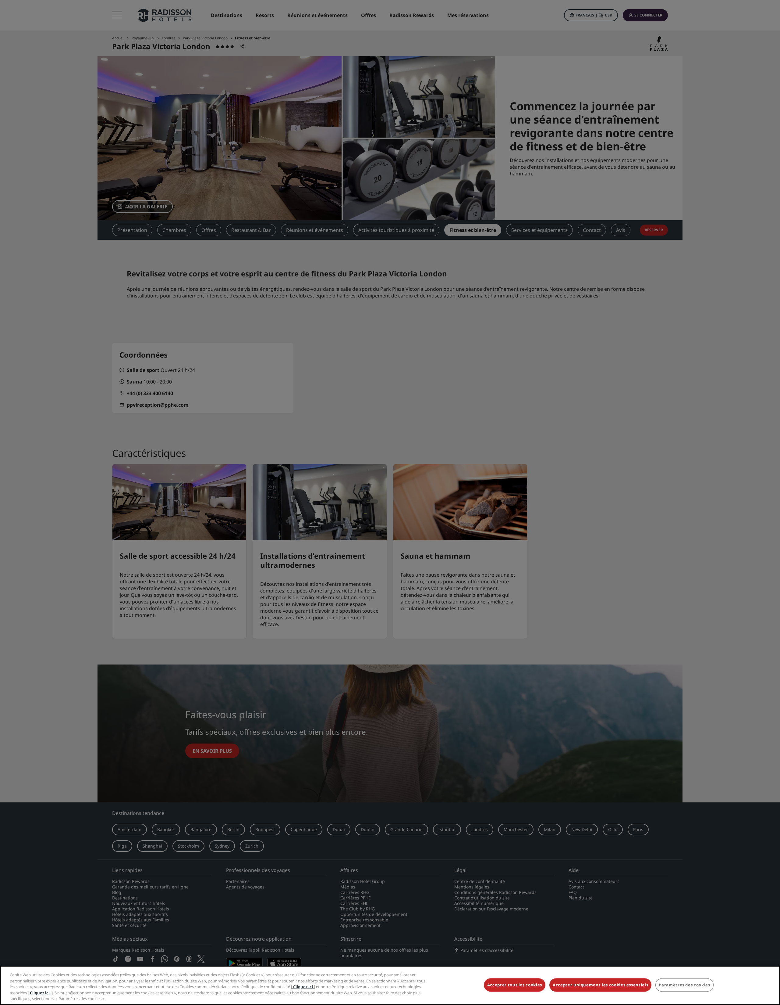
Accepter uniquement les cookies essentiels (600, 985)
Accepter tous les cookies (514, 985)
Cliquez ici (303, 986)
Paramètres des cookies (684, 985)
